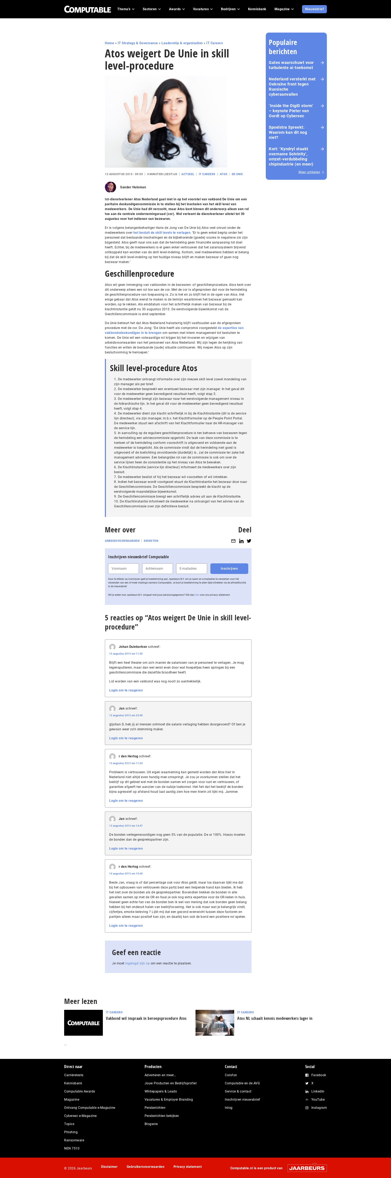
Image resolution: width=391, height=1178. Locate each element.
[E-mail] (233, 540)
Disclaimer (109, 1167)
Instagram (319, 1108)
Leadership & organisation (182, 43)
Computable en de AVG (242, 1083)
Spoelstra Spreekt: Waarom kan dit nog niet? (288, 132)
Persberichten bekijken (162, 1116)
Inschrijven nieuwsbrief (242, 1099)
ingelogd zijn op (137, 963)
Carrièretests (73, 1075)
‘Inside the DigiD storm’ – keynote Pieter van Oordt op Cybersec (291, 110)
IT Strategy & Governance (138, 43)
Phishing (71, 1132)
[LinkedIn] (241, 540)
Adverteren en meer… (160, 1075)
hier (197, 594)
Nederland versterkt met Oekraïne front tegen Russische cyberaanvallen (292, 87)
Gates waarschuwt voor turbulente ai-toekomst (291, 65)
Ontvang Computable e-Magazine (89, 1108)
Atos (223, 174)
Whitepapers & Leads (161, 1091)
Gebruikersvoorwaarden (146, 1167)
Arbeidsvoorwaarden (122, 540)
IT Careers (214, 43)
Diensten (151, 540)
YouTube (318, 1099)
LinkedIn (317, 1091)
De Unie (237, 174)
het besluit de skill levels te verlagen (162, 233)
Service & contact (238, 1091)
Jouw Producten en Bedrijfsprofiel (171, 1083)
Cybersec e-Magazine (80, 1116)
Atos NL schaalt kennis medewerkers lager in (275, 1018)
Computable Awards (79, 1091)
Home (109, 43)
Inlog (229, 1108)
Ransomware (74, 1140)
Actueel (187, 174)
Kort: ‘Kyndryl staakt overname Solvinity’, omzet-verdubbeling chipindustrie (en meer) (291, 156)
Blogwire (151, 1124)
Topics (69, 1124)
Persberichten (155, 1108)
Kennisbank (73, 1083)
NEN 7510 (71, 1148)
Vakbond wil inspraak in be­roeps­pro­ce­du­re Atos (146, 1018)
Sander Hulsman (133, 187)
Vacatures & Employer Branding (169, 1099)
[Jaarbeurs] (305, 1168)
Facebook (318, 1075)
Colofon (231, 1075)
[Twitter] (249, 540)
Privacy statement (188, 1167)
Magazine (71, 1099)
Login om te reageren (126, 690)
